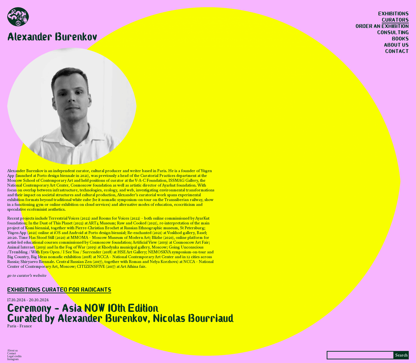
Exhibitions (393, 14)
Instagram (13, 359)
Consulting (393, 32)
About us (396, 45)
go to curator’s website (26, 276)
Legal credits (14, 356)
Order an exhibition (382, 26)
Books (400, 39)
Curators (395, 20)
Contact (397, 51)
